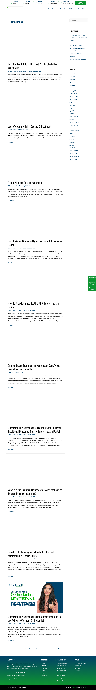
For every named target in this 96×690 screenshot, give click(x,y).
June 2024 (72, 139)
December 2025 (74, 93)
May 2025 (72, 108)
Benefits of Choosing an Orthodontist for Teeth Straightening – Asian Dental (31, 554)
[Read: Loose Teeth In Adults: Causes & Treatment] (35, 107)
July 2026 (72, 73)
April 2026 (72, 82)
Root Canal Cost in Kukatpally (78, 59)
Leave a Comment (13, 248)
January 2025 (73, 119)
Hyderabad (15, 1)
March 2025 (73, 113)
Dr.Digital (86, 687)
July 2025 (72, 102)
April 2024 (72, 145)
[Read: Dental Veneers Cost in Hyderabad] (35, 163)
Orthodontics (20, 71)
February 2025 (74, 116)
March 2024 (73, 148)
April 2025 (72, 111)
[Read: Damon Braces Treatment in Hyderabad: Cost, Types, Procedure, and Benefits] (35, 346)
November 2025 (74, 96)
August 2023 (73, 159)
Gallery (71, 8)
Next (60, 649)
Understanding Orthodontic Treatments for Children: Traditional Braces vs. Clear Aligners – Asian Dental (34, 429)
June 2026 (72, 76)
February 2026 (74, 88)
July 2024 (72, 136)
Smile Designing (20, 186)
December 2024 (74, 122)
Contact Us (85, 8)
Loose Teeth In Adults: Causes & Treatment (29, 126)
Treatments (63, 8)
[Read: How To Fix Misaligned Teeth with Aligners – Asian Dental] (35, 284)
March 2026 (73, 85)
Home (48, 8)
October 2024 (73, 128)
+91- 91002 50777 (20, 675)
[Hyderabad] (10, 2)
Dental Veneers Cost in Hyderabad (25, 182)
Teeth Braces (28, 71)
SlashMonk (74, 687)
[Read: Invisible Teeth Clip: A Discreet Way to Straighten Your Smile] (35, 45)
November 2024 (74, 125)
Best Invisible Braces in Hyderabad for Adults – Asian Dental (35, 243)
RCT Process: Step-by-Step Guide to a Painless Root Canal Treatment (78, 37)
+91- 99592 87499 (20, 673)
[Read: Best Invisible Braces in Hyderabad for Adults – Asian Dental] (35, 221)
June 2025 (72, 105)
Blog (77, 8)
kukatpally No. (11, 675)
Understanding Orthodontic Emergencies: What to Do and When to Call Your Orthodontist (34, 618)
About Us (54, 8)
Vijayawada (40, 1)
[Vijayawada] (34, 2)
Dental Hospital (12, 71)
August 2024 (73, 133)
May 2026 (72, 79)
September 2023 (74, 156)
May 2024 (72, 142)
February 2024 (74, 150)
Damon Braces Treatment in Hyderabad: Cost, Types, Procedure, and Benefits (34, 367)
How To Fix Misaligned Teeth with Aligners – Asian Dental (33, 305)
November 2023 (74, 153)
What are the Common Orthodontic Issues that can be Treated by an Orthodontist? (35, 492)
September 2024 (74, 130)
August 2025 (73, 99)
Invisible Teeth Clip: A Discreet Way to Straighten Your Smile (33, 66)
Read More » (11, 86)
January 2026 (73, 91)
